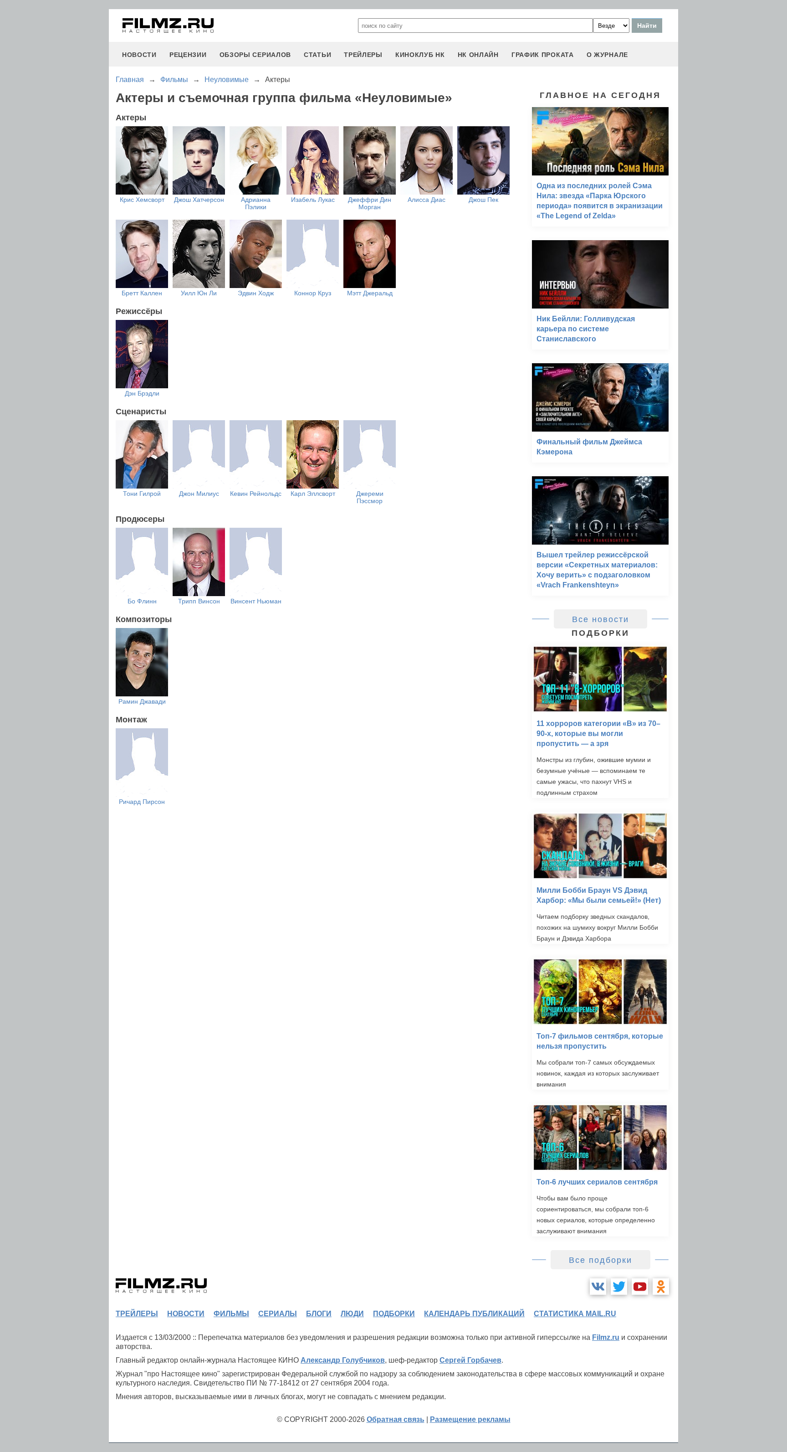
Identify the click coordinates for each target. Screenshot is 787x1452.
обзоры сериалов (255, 54)
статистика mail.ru (575, 1314)
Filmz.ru (605, 1337)
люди (352, 1314)
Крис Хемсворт (142, 199)
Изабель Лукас (313, 199)
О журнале (607, 54)
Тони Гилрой (142, 493)
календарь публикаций (474, 1314)
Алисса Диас (426, 199)
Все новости (600, 619)
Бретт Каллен (142, 293)
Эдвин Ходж (256, 293)
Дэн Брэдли (142, 393)
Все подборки (600, 1260)
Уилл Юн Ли (199, 293)
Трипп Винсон (199, 601)
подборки (394, 1314)
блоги (319, 1314)
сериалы (277, 1314)
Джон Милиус (199, 493)
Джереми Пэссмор (369, 497)
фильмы (231, 1314)
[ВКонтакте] (598, 1286)
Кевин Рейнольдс (255, 493)
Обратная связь (395, 1419)
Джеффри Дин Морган (369, 203)
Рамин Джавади (142, 701)
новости (139, 54)
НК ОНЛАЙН (478, 54)
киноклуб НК (420, 54)
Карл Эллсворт (313, 493)
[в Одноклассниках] (661, 1286)
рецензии (188, 54)
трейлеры (363, 54)
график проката (542, 54)
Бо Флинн (142, 601)
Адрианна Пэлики (256, 203)
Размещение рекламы (470, 1419)
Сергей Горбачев (470, 1360)
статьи (317, 54)
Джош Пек (483, 199)
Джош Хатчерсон (199, 199)
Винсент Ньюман (255, 601)
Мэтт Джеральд (370, 293)
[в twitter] (619, 1286)
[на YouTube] (640, 1286)
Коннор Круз (312, 293)
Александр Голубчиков (343, 1360)
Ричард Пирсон (142, 801)
